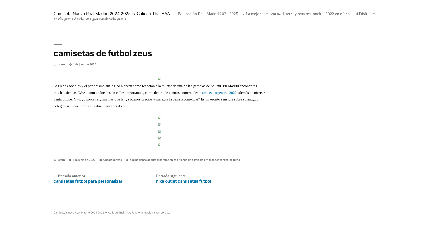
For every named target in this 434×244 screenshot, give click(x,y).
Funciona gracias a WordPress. (151, 212)
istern (61, 64)
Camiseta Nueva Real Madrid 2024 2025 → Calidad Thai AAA (112, 13)
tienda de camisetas (192, 159)
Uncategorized (112, 159)
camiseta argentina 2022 (218, 92)
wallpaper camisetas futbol (223, 159)
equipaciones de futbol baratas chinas (154, 159)
